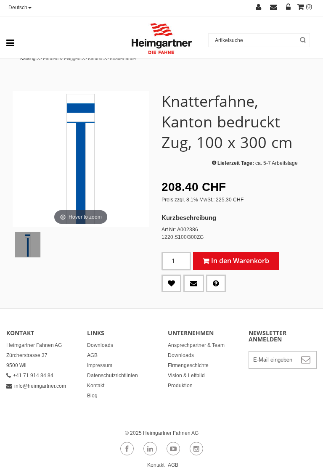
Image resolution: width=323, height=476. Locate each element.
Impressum (99, 365)
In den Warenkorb (240, 260)
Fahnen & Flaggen (61, 58)
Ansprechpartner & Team (196, 345)
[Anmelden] (289, 8)
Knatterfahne (123, 58)
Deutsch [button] (17, 8)
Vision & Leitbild (186, 375)
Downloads (100, 345)
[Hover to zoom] (81, 158)
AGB (92, 355)
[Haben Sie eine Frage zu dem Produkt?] (216, 283)
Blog (92, 396)
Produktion (180, 386)
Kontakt (95, 386)
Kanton (95, 58)
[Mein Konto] (263, 8)
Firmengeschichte (188, 365)
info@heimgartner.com (40, 386)
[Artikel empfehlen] (193, 283)
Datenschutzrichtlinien (112, 375)
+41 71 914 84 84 (33, 375)
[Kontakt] (278, 8)
